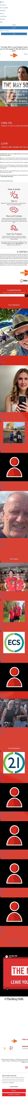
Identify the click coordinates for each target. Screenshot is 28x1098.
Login (14, 34)
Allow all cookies (13, 1094)
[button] (14, 198)
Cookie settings (14, 1086)
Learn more (11, 1082)
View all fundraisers (14, 941)
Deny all (14, 1090)
